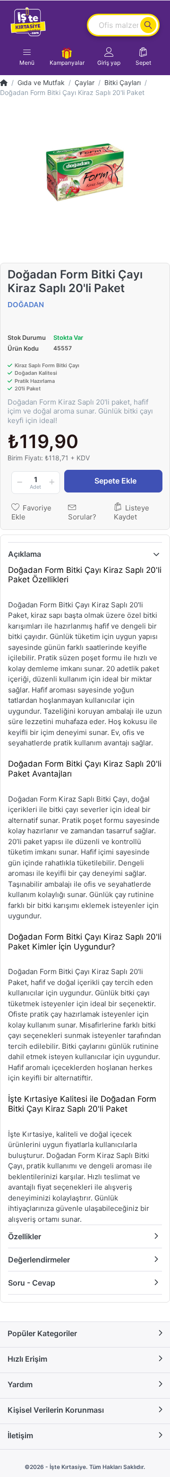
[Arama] (148, 25)
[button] (109, 56)
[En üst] (4, 82)
